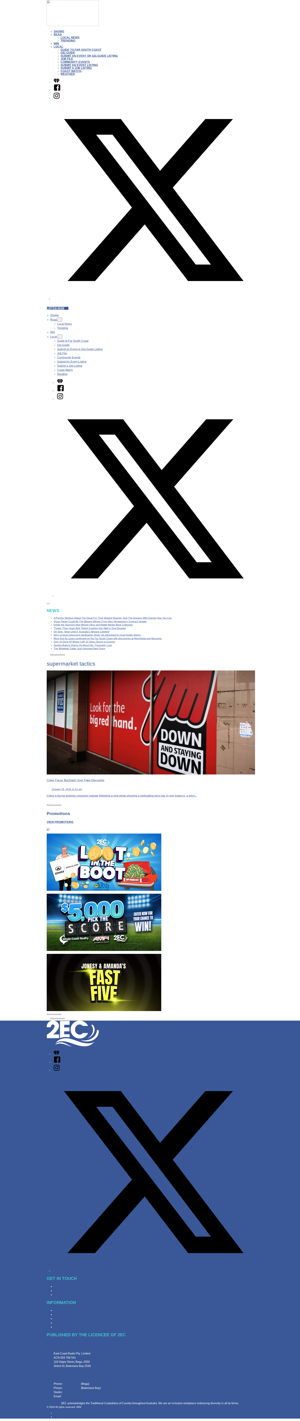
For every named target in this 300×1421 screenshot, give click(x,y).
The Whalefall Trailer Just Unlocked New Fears (79, 648)
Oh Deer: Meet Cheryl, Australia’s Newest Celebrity (82, 631)
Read (58, 34)
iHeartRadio (60, 1416)
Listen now (55, 308)
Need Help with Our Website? (72, 1294)
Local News (70, 37)
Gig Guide (68, 52)
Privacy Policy (62, 1310)
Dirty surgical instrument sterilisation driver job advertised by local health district (97, 635)
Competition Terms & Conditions (73, 1314)
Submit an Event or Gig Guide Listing (89, 55)
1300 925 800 (71, 1392)
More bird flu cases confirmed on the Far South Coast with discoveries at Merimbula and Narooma (108, 638)
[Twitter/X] (153, 298)
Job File (67, 58)
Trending (68, 40)
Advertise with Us (64, 1290)
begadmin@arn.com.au (76, 1396)
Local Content (62, 1326)
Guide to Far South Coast (81, 49)
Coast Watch (71, 71)
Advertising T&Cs (64, 1318)
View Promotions (60, 822)
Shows (59, 31)
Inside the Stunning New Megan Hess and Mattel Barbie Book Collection (93, 624)
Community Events (75, 61)
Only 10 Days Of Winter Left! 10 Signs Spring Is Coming (84, 641)
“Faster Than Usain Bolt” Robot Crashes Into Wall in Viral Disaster (90, 628)
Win (56, 43)
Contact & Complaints (67, 1286)
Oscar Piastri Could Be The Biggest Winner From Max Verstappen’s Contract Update (100, 621)
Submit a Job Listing (76, 68)
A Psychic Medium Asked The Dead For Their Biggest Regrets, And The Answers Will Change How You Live (113, 618)
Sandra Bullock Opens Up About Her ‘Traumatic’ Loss (83, 645)
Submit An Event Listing (79, 65)
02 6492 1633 (71, 1383)
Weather (68, 74)
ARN (56, 1413)
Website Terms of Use (67, 1322)
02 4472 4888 (71, 1388)
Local (58, 46)
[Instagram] (57, 98)
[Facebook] (57, 90)
